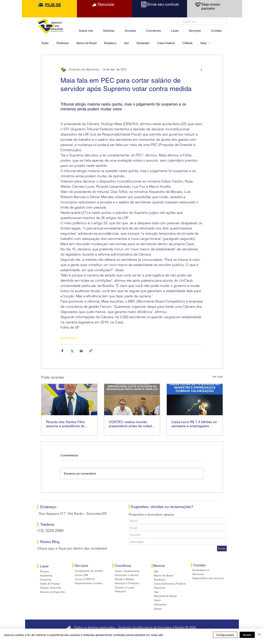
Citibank (187, 43)
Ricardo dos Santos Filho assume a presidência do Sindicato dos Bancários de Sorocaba (67, 424)
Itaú (126, 43)
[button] (175, 29)
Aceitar (247, 635)
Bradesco (110, 43)
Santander (142, 43)
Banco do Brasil (86, 43)
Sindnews (62, 43)
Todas (45, 43)
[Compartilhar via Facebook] (62, 351)
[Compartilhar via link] (91, 351)
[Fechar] (259, 635)
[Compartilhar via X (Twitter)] (72, 351)
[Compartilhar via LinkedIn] (81, 351)
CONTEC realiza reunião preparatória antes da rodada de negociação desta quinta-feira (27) (131, 424)
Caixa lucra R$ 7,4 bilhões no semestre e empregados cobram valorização (194, 424)
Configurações (225, 635)
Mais (203, 43)
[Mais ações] (201, 69)
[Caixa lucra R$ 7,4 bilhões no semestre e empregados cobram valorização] (195, 399)
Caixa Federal (166, 43)
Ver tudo (217, 376)
